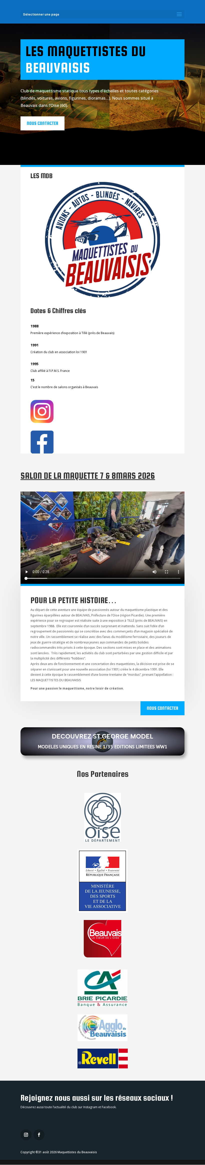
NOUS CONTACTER (42, 123)
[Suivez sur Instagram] (26, 1134)
